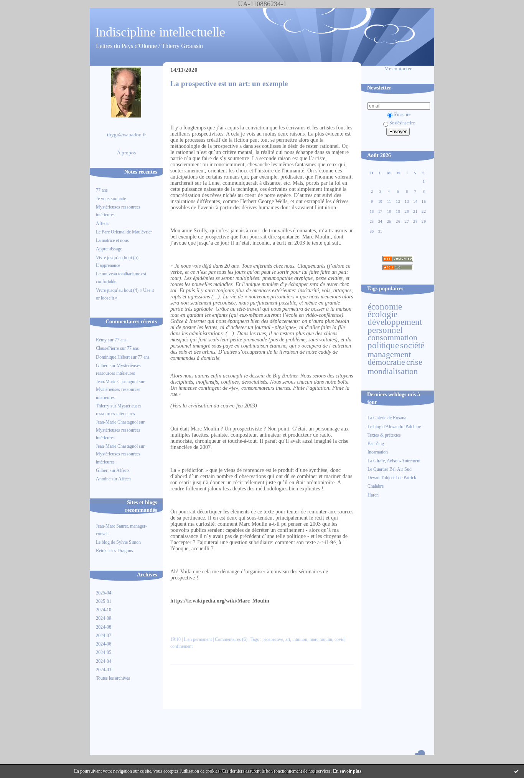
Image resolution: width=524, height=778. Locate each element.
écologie (382, 314)
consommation (392, 337)
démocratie (386, 362)
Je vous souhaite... (112, 198)
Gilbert (102, 365)
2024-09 (103, 618)
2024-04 (103, 661)
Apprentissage (109, 249)
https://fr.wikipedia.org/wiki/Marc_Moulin (219, 601)
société (412, 345)
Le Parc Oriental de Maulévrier (124, 232)
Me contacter (398, 68)
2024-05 (103, 652)
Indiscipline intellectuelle (160, 32)
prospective (272, 639)
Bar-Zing (375, 443)
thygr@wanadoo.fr (126, 134)
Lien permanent (198, 639)
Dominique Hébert (113, 357)
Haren (373, 495)
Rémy (101, 340)
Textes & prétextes (384, 435)
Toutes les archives (113, 678)
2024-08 (103, 627)
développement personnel (394, 325)
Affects (102, 223)
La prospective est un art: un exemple (229, 83)
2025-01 (103, 601)
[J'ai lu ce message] (516, 771)
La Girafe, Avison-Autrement (393, 460)
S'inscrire (402, 114)
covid (339, 639)
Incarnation (377, 452)
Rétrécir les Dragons (114, 550)
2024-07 (103, 635)
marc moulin (321, 639)
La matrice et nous (112, 240)
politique (383, 345)
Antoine (103, 479)
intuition (299, 639)
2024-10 (103, 609)
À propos (126, 153)
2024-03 (103, 669)
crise (414, 362)
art (287, 639)
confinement (181, 646)
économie (384, 306)
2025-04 (103, 593)
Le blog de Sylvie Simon (118, 542)
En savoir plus (347, 771)
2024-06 (103, 644)
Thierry (102, 406)
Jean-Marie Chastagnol (117, 381)
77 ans (102, 190)
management (389, 354)
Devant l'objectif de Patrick (391, 477)
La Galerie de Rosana (386, 417)
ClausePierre (107, 348)
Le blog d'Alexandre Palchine (394, 426)
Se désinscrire (402, 123)
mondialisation (392, 371)
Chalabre (375, 486)
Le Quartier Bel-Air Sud (389, 469)
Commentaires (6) (231, 639)
